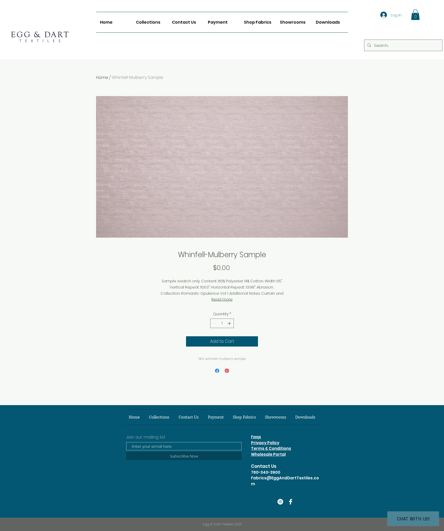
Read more (222, 299)
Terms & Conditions (271, 448)
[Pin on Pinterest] (227, 371)
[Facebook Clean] (290, 502)
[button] (415, 14)
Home (102, 77)
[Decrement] (214, 323)
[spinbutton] (222, 323)
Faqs (256, 437)
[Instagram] (280, 502)
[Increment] (230, 323)
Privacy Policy (265, 442)
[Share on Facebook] (217, 371)
